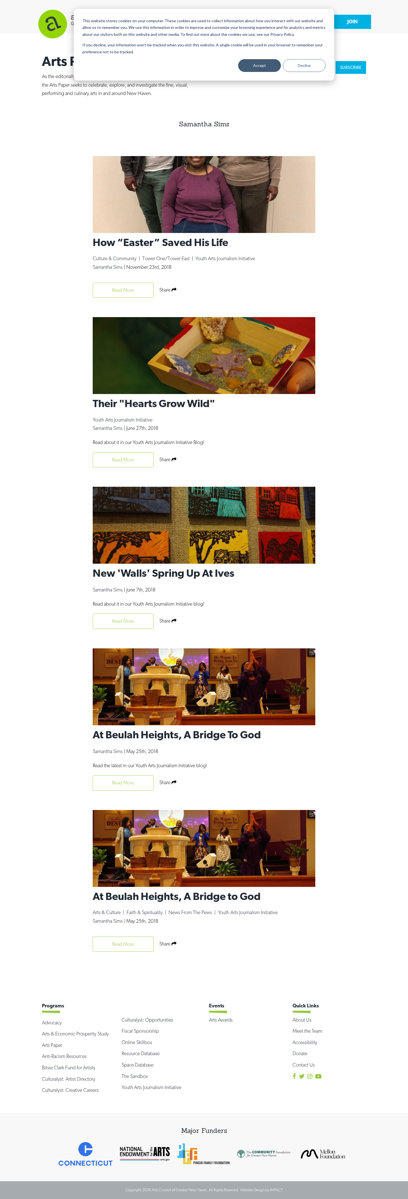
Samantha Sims (108, 267)
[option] (85, 1154)
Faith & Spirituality (145, 912)
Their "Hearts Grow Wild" (154, 403)
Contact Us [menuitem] (304, 1065)
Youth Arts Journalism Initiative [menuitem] (151, 1087)
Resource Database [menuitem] (141, 1053)
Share (165, 290)
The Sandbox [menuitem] (135, 1076)
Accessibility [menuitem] (305, 1042)
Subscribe (351, 67)
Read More (123, 290)
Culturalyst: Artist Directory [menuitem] (68, 1079)
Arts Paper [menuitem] (52, 1045)
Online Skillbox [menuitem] (137, 1042)
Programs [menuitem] (53, 1006)
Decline (304, 65)
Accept (259, 65)
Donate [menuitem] (300, 1053)
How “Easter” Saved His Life (160, 242)
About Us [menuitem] (302, 1020)
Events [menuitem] (216, 1006)
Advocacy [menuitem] (52, 1022)
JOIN (352, 21)
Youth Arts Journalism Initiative (225, 258)
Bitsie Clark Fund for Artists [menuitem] (68, 1067)
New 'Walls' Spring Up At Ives (163, 573)
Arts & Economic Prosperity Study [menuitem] (75, 1034)
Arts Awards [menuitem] (221, 1020)
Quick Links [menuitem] (306, 1006)
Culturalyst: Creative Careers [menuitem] (70, 1090)
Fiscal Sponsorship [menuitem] (140, 1031)
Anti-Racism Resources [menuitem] (64, 1056)
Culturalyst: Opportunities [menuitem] (147, 1020)
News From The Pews (190, 912)
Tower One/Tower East (166, 258)
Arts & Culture (107, 912)
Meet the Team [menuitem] (307, 1031)
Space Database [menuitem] (137, 1065)
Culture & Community (115, 258)
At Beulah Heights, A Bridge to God (177, 896)
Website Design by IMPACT (261, 1190)
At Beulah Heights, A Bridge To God (177, 734)
